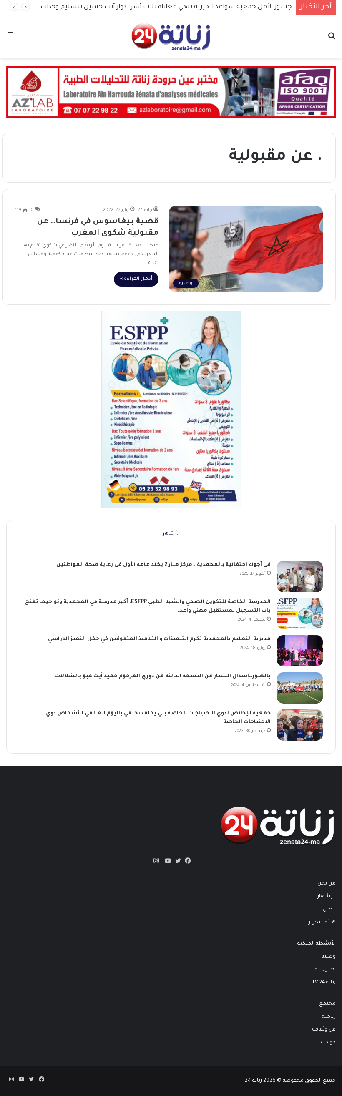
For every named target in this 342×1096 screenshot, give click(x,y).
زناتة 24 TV (324, 982)
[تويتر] (176, 861)
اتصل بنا (326, 909)
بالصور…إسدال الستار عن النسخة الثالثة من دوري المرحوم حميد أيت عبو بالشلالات (163, 676)
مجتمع (327, 1004)
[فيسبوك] (186, 861)
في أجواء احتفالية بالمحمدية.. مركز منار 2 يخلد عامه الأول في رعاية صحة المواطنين (163, 565)
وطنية (329, 957)
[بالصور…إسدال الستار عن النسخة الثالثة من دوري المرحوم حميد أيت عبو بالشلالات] (300, 688)
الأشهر (171, 534)
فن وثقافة (324, 1030)
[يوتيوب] (166, 861)
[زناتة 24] (171, 36)
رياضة (329, 1017)
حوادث (328, 1043)
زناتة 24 (145, 210)
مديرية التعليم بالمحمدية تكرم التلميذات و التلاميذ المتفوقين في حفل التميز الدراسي (159, 639)
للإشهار (326, 897)
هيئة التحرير (322, 922)
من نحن (326, 884)
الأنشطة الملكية (316, 944)
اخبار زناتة (325, 970)
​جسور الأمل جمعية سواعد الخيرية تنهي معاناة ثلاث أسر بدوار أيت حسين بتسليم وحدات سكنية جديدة (147, 7)
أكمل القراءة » (136, 279)
